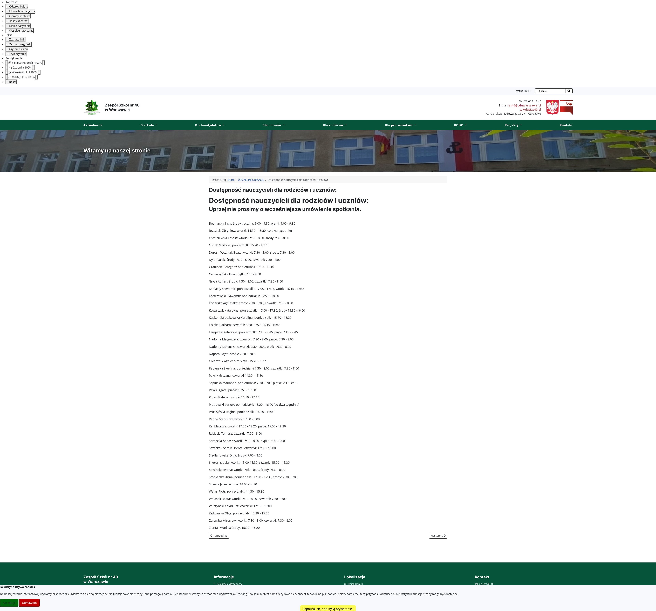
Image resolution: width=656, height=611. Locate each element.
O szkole (147, 125)
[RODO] (465, 125)
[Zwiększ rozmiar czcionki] (33, 67)
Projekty (512, 125)
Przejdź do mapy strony (2, 89)
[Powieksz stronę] (43, 62)
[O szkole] (155, 125)
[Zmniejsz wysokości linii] (6, 72)
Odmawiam (29, 603)
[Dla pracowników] (414, 125)
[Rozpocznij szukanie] (569, 90)
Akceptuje (9, 603)
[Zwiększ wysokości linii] (39, 72)
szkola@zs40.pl (530, 109)
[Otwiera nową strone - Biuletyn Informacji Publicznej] (566, 107)
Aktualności (92, 125)
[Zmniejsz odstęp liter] (6, 77)
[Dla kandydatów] (222, 125)
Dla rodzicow (333, 125)
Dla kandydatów (208, 125)
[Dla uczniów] (283, 125)
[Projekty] (520, 125)
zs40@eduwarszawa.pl (525, 105)
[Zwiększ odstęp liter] (36, 77)
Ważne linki (522, 90)
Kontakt (566, 125)
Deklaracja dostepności (230, 584)
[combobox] (550, 90)
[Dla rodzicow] (345, 125)
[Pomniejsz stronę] (6, 62)
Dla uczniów (272, 125)
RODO (459, 125)
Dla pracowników (399, 125)
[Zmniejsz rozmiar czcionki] (6, 67)
